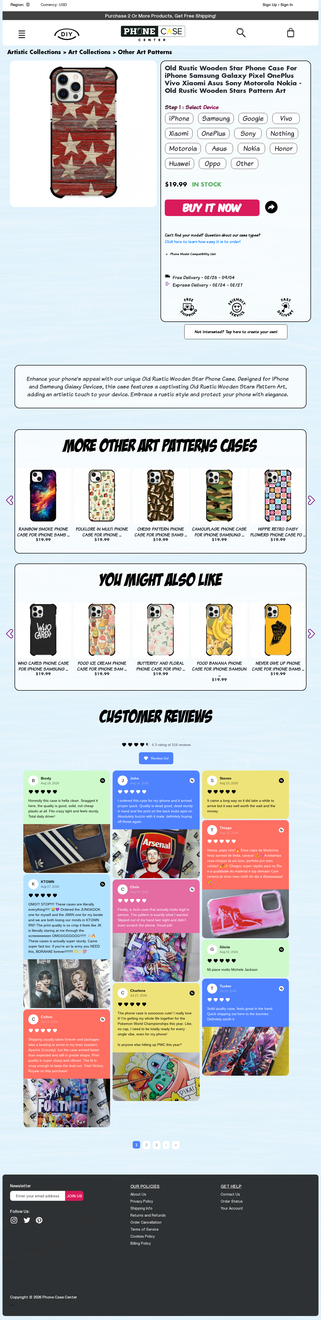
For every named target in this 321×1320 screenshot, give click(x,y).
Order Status (232, 1201)
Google (253, 118)
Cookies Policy (142, 1236)
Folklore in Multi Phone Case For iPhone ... (102, 532)
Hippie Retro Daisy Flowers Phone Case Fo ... (277, 532)
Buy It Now (212, 207)
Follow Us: (20, 1211)
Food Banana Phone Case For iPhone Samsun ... (219, 669)
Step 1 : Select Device (191, 107)
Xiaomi (179, 133)
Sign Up (270, 4)
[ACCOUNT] (305, 5)
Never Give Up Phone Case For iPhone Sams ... (278, 666)
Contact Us (230, 1194)
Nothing (282, 133)
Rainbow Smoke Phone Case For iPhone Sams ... (43, 532)
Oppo (212, 163)
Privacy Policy (141, 1201)
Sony (248, 133)
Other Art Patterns (145, 53)
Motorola (183, 148)
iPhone (179, 118)
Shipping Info (141, 1208)
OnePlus (213, 133)
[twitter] (26, 1220)
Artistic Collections (34, 53)
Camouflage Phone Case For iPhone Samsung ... (219, 532)
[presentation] (10, 500)
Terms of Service (144, 1229)
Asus (219, 148)
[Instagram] (14, 1220)
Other (245, 163)
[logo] (153, 33)
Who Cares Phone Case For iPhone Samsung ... (43, 666)
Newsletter (20, 1185)
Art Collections (89, 53)
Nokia (251, 148)
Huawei (179, 163)
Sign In (286, 4)
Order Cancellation (146, 1222)
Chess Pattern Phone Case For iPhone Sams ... (160, 532)
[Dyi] (67, 31)
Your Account (232, 1208)
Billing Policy (140, 1243)
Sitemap (12, 1305)
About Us (138, 1194)
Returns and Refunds (148, 1215)
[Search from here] (241, 32)
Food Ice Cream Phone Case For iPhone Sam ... (102, 666)
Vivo (286, 118)
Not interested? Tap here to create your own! (236, 331)
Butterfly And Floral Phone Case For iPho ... (160, 666)
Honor (284, 148)
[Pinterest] (39, 1220)
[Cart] (290, 32)
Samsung (216, 118)
